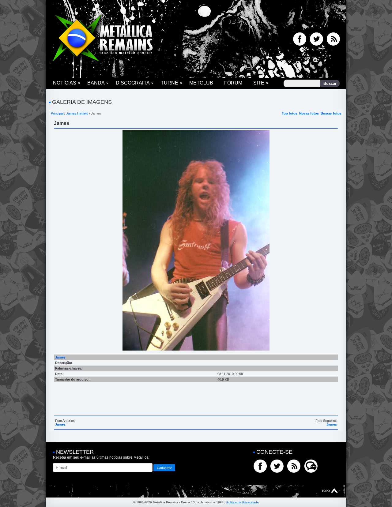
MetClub (201, 82)
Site (258, 82)
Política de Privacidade (242, 502)
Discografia (133, 82)
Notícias (64, 82)
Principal (57, 113)
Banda (96, 82)
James (60, 424)
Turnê (169, 82)
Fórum (233, 82)
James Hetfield (77, 113)
